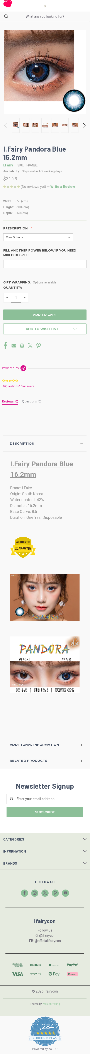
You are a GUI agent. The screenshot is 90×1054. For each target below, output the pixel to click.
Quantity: (12, 288)
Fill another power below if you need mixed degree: (39, 252)
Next (84, 125)
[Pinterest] (38, 345)
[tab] (10, 402)
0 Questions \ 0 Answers (18, 386)
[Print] (22, 345)
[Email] (14, 345)
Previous (6, 125)
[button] (61, 187)
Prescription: (16, 228)
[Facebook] (5, 345)
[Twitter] (30, 345)
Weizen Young (51, 1003)
